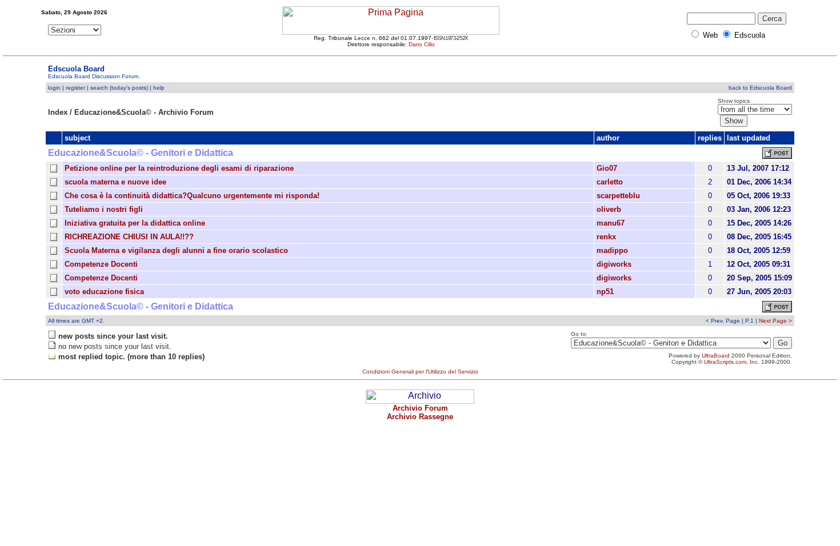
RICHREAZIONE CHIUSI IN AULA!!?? (129, 236)
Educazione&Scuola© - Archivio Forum (144, 112)
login (54, 88)
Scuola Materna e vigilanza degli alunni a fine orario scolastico (176, 250)
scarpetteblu (618, 195)
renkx (606, 236)
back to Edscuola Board (760, 88)
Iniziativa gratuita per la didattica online (135, 223)
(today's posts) (129, 88)
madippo (612, 250)
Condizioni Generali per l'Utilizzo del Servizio (420, 371)
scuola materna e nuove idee (115, 182)
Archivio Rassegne (420, 416)
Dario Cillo (422, 44)
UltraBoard (716, 355)
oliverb (609, 209)
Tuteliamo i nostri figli (104, 209)
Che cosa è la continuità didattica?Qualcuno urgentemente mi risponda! (192, 195)
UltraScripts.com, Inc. (731, 362)
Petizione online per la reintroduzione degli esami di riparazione (179, 168)
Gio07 (607, 168)
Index (57, 112)
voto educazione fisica (104, 291)
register (75, 88)
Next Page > (775, 321)
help (159, 88)
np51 (605, 291)
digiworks (614, 264)
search (99, 88)
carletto (610, 182)
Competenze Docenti (101, 264)
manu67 (611, 223)
